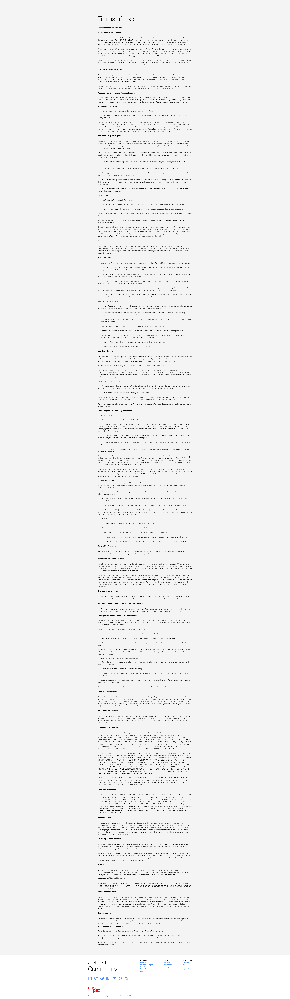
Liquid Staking (187, 969)
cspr (184, 965)
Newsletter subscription (146, 965)
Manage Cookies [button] (117, 996)
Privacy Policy (104, 996)
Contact (142, 967)
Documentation (168, 965)
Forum (142, 971)
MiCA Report (130, 996)
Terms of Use (91, 996)
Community (143, 962)
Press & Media (144, 969)
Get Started (167, 962)
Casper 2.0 (186, 967)
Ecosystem (186, 962)
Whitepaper (167, 967)
